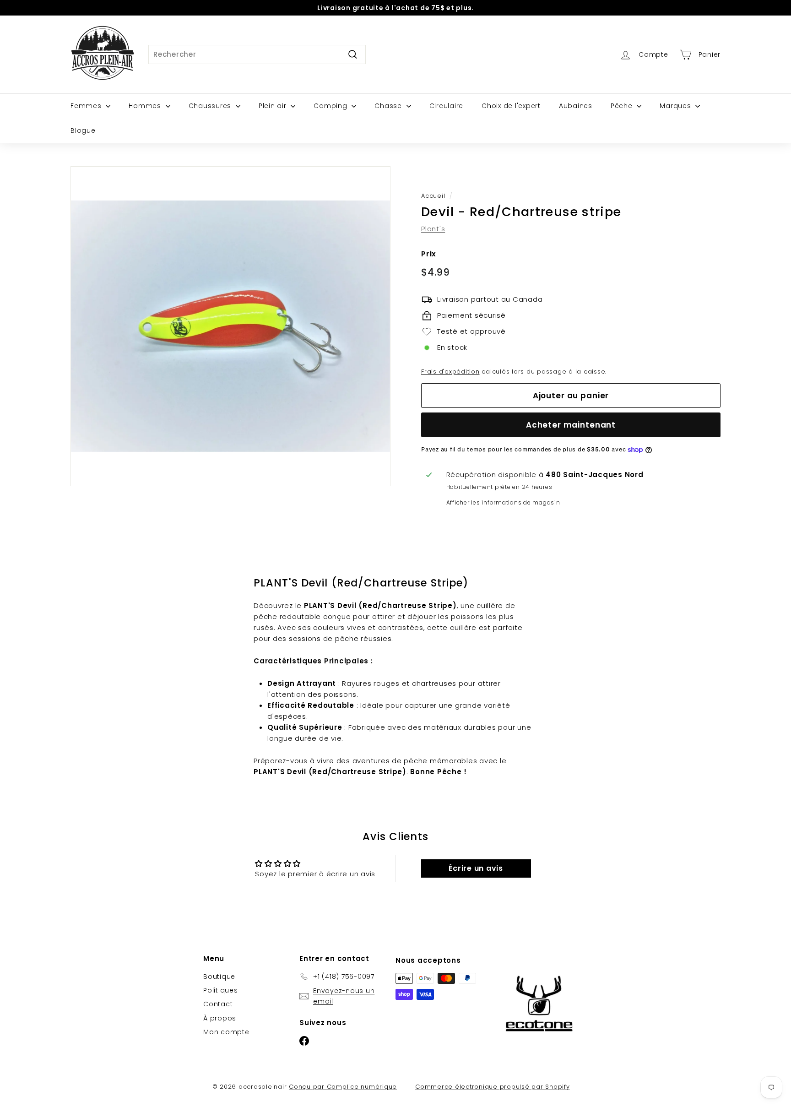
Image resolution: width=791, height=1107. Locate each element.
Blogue (83, 130)
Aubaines (575, 105)
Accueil (433, 196)
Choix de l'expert (511, 105)
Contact (218, 1004)
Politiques (220, 990)
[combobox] (257, 54)
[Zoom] (230, 326)
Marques (676, 105)
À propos (219, 1018)
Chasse (389, 105)
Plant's (433, 228)
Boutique (219, 976)
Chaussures (211, 105)
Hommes (146, 105)
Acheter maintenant (571, 424)
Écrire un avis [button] (476, 868)
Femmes (86, 105)
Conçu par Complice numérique (343, 1086)
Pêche (623, 105)
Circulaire (446, 105)
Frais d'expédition (450, 371)
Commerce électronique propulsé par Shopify (492, 1086)
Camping (331, 105)
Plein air (274, 105)
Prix (428, 254)
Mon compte (226, 1031)
